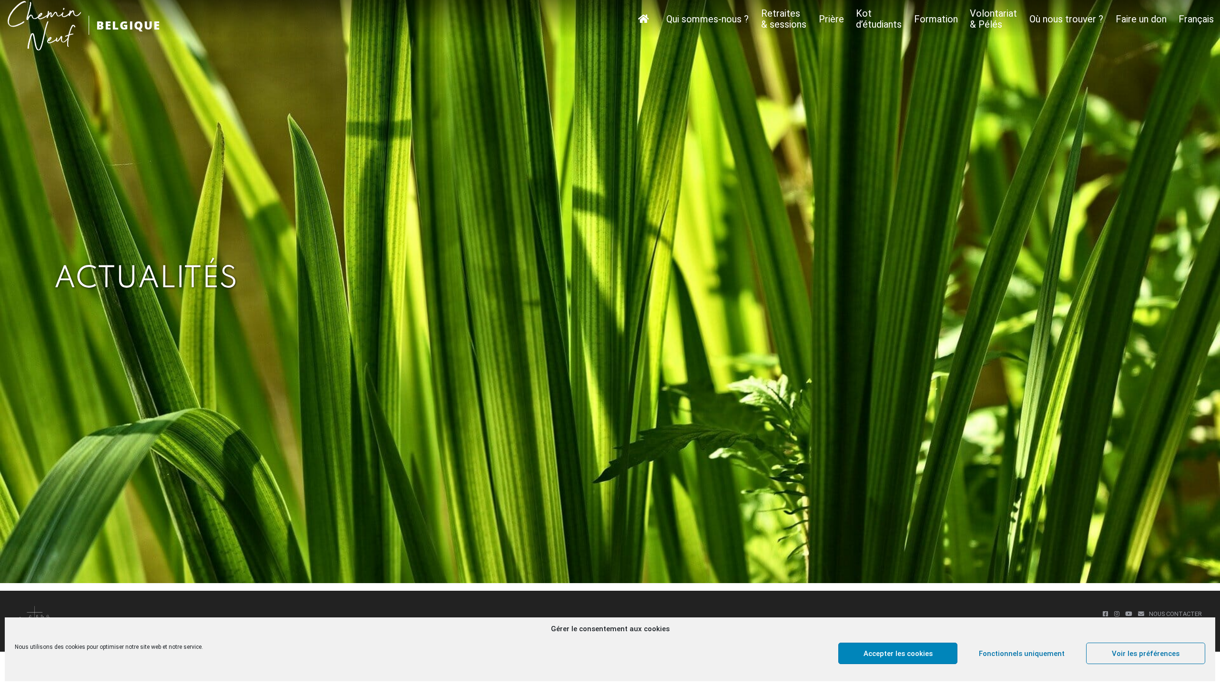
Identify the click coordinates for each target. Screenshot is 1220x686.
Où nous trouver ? (1066, 19)
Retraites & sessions (783, 19)
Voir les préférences (1145, 653)
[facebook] (1105, 613)
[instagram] (1116, 613)
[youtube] (1128, 613)
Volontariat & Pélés (993, 19)
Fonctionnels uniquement (1022, 653)
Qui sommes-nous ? (707, 19)
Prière (831, 19)
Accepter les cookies (898, 653)
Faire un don (1141, 19)
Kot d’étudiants (879, 19)
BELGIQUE (128, 25)
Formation (936, 19)
